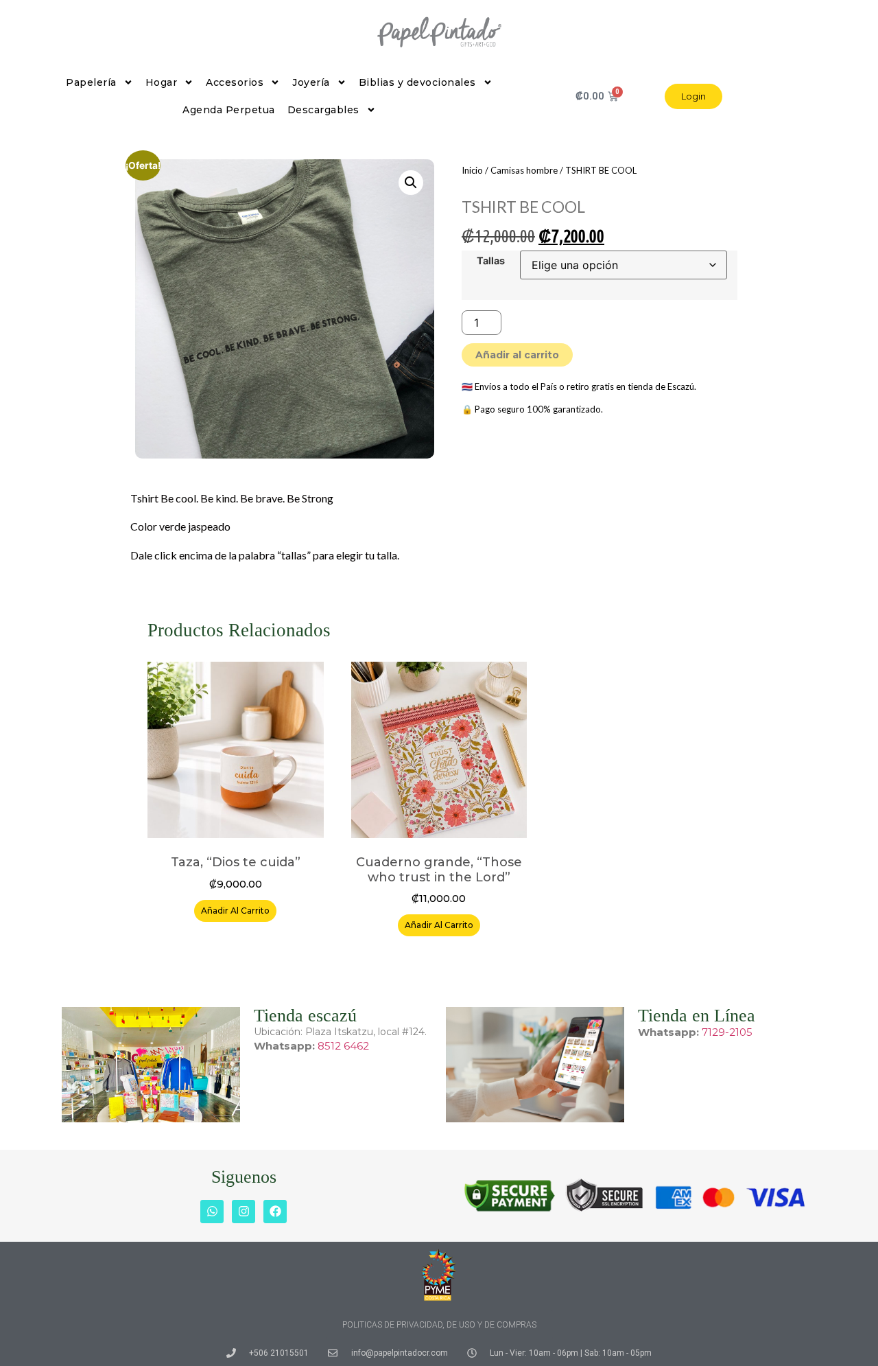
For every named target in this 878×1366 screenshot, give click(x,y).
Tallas (491, 261)
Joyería (311, 82)
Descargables (323, 110)
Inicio (472, 170)
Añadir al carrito (517, 355)
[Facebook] (275, 1211)
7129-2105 (727, 1032)
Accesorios (234, 82)
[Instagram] (243, 1211)
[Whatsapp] (212, 1211)
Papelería (91, 82)
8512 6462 (343, 1045)
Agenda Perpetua (228, 110)
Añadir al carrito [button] (235, 910)
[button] (411, 182)
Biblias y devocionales (417, 82)
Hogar (161, 82)
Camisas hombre (524, 170)
